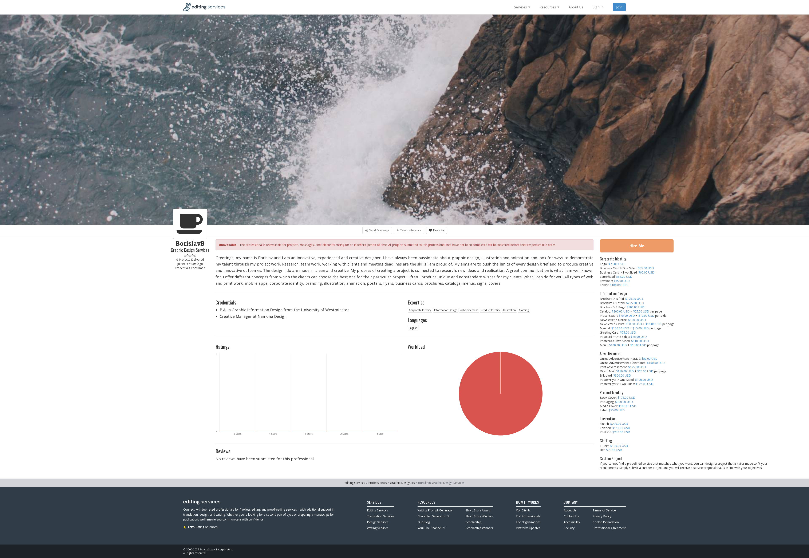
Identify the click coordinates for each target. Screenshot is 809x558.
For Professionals (528, 516)
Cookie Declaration (606, 522)
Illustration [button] (509, 310)
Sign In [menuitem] (598, 7)
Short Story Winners (479, 516)
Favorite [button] (438, 230)
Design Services (377, 522)
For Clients (523, 510)
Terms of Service (604, 510)
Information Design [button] (445, 310)
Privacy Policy (602, 516)
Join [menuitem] (619, 7)
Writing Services (377, 528)
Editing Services (377, 510)
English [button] (413, 328)
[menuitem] (522, 7)
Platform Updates (528, 528)
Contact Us (571, 516)
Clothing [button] (524, 310)
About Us (570, 510)
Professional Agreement (609, 528)
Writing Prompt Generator (435, 510)
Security (569, 528)
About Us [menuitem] (576, 7)
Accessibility (572, 522)
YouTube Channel (430, 528)
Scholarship (473, 522)
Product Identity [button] (490, 310)
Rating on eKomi (203, 527)
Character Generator (432, 516)
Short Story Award (478, 510)
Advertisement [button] (469, 310)
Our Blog (424, 522)
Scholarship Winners (479, 528)
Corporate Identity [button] (420, 310)
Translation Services (380, 516)
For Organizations (528, 522)
